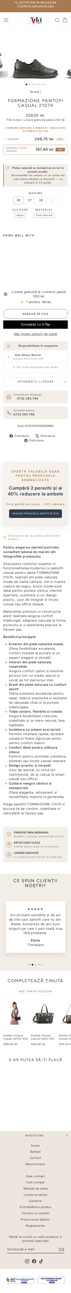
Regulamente (35, 1225)
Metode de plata (35, 1188)
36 (18, 200)
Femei (35, 1145)
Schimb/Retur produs (35, 1207)
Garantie (35, 1201)
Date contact (35, 1176)
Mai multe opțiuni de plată (35, 334)
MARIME (36, 193)
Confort (35, 1158)
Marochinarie (35, 1164)
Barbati (35, 1151)
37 (30, 200)
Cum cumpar (35, 1182)
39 (41, 200)
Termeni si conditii (35, 1213)
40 (52, 200)
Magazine (34, 1135)
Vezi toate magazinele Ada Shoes (37, 367)
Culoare (20, 209)
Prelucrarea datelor (35, 1219)
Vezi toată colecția (35, 991)
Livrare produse (35, 1195)
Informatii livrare (35, 381)
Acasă (34, 91)
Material (44, 209)
